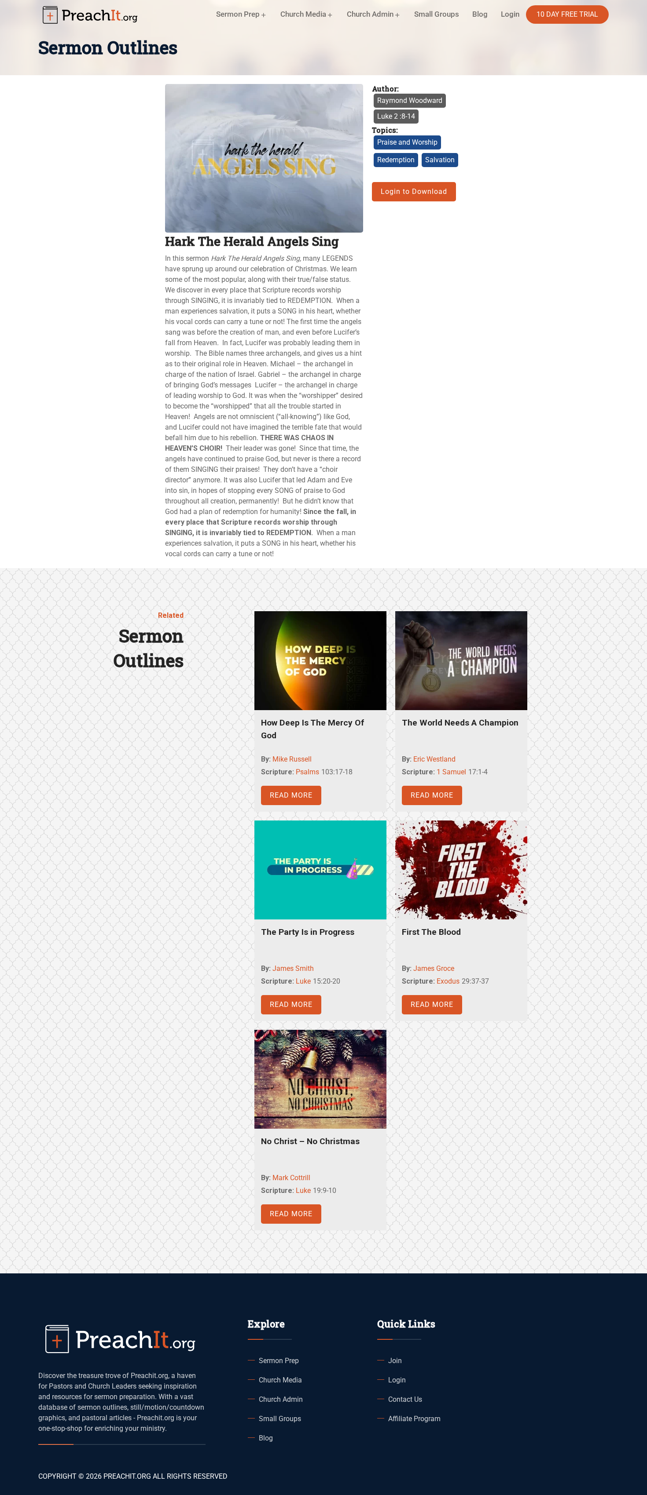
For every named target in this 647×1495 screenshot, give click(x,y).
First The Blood (431, 932)
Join (395, 1360)
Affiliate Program (414, 1419)
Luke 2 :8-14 (396, 116)
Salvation (440, 160)
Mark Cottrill (291, 1178)
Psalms (307, 772)
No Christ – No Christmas (310, 1141)
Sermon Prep (279, 1360)
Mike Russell (292, 759)
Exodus (448, 981)
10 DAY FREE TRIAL (567, 14)
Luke (303, 981)
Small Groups (436, 14)
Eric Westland (434, 759)
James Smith (293, 968)
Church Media (280, 1380)
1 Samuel (451, 772)
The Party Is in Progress (307, 932)
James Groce (433, 968)
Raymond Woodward (409, 100)
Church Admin (281, 1399)
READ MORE (291, 795)
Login (397, 1380)
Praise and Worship (407, 142)
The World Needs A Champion (460, 723)
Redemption (396, 160)
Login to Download (414, 191)
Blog (480, 14)
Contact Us (405, 1399)
